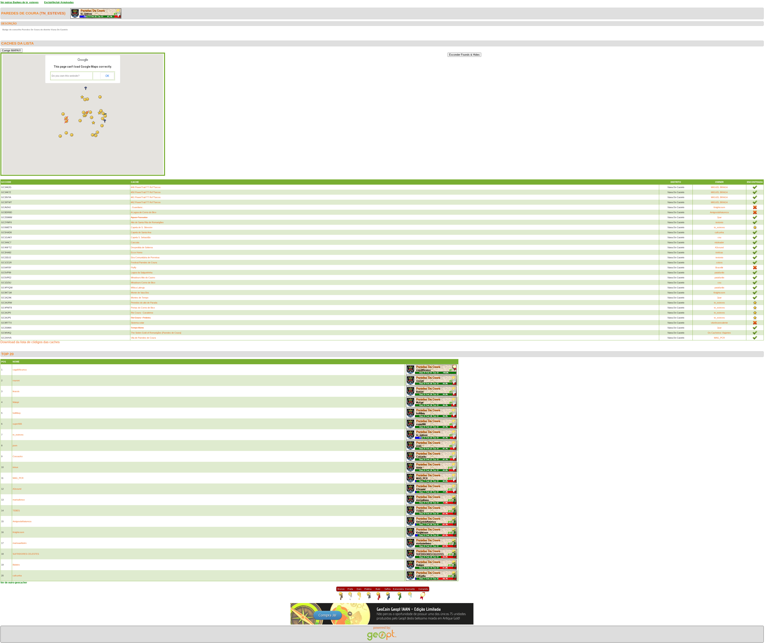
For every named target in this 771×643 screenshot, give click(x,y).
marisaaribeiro (20, 543)
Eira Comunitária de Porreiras (145, 257)
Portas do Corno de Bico (143, 307)
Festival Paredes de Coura (144, 262)
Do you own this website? (66, 75)
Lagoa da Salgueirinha (141, 272)
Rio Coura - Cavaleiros (142, 312)
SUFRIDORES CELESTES (26, 554)
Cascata (135, 242)
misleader (719, 242)
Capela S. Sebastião (141, 237)
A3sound (719, 247)
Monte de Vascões (140, 292)
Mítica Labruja (138, 287)
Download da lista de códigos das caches (30, 342)
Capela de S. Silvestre (141, 227)
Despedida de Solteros (142, 247)
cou (719, 237)
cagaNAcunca (20, 369)
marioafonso (19, 500)
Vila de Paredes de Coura (143, 338)
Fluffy (133, 267)
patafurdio (719, 272)
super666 (17, 424)
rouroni (16, 380)
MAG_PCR (719, 338)
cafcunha (719, 232)
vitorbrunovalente (719, 323)
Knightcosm (719, 207)
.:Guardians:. (137, 207)
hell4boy (17, 413)
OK (107, 75)
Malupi (16, 402)
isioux (15, 467)
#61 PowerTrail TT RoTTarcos (146, 197)
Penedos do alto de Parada (144, 302)
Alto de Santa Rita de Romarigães (147, 222)
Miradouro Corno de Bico (143, 282)
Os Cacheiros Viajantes (719, 333)
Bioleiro (16, 565)
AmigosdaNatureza (719, 212)
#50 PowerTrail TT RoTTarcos (146, 192)
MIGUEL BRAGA (719, 187)
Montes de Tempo (139, 297)
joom (15, 445)
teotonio (719, 222)
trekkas (719, 252)
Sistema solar (137, 323)
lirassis (16, 391)
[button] (96, 135)
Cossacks (18, 456)
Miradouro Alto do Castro (143, 277)
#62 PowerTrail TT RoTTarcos (146, 202)
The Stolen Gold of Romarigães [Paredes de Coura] (156, 333)
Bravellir (719, 267)
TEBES (16, 510)
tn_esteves (52, 13)
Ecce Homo (136, 252)
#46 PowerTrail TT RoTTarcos (146, 187)
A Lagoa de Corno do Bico (143, 212)
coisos (719, 262)
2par (719, 217)
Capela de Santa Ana (141, 232)
